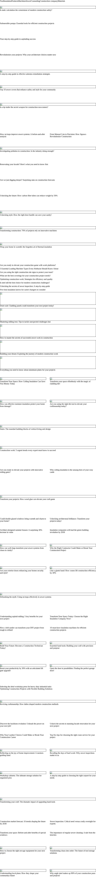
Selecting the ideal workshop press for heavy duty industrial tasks (25, 687)
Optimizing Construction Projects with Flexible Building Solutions (26, 689)
